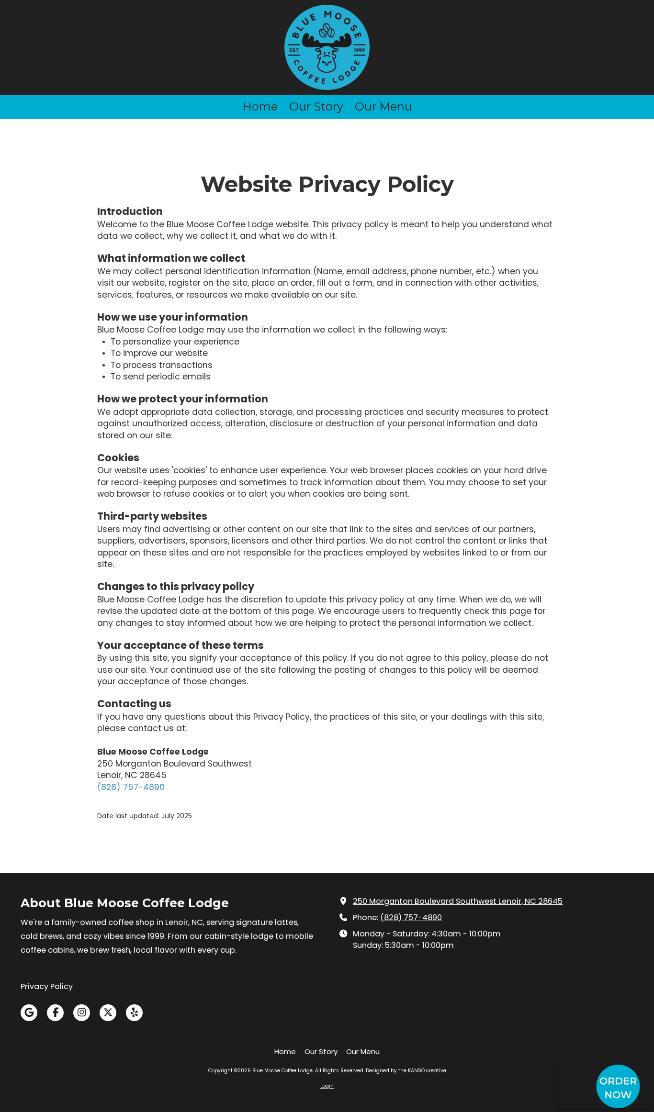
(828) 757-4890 (131, 787)
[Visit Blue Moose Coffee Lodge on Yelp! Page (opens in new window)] (134, 1012)
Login (327, 1086)
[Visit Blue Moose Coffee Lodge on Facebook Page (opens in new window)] (55, 1012)
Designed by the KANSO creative (406, 1070)
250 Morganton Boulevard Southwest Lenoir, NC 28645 (458, 901)
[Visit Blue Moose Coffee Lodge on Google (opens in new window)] (29, 1012)
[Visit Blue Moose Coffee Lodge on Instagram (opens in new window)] (81, 1012)
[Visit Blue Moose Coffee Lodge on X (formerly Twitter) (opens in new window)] (108, 1012)
